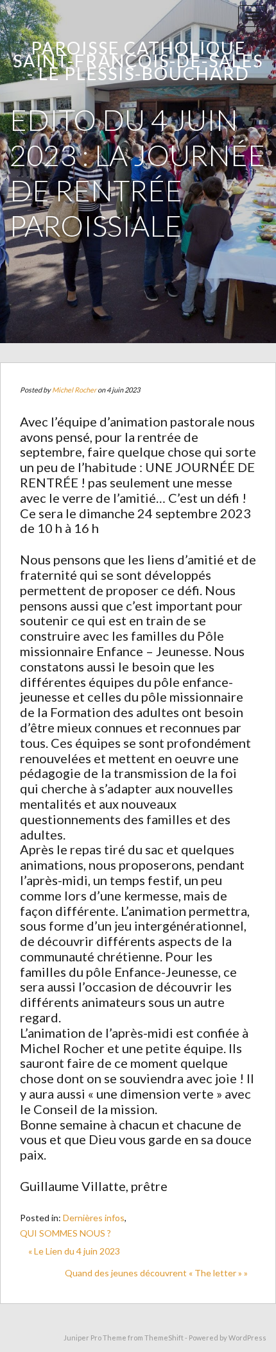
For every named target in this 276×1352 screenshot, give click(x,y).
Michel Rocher (74, 389)
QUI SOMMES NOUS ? (65, 1233)
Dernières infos (94, 1217)
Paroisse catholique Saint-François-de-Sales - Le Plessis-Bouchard (138, 60)
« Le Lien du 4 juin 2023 (74, 1251)
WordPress (247, 1337)
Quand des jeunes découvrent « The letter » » (156, 1272)
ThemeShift (164, 1337)
